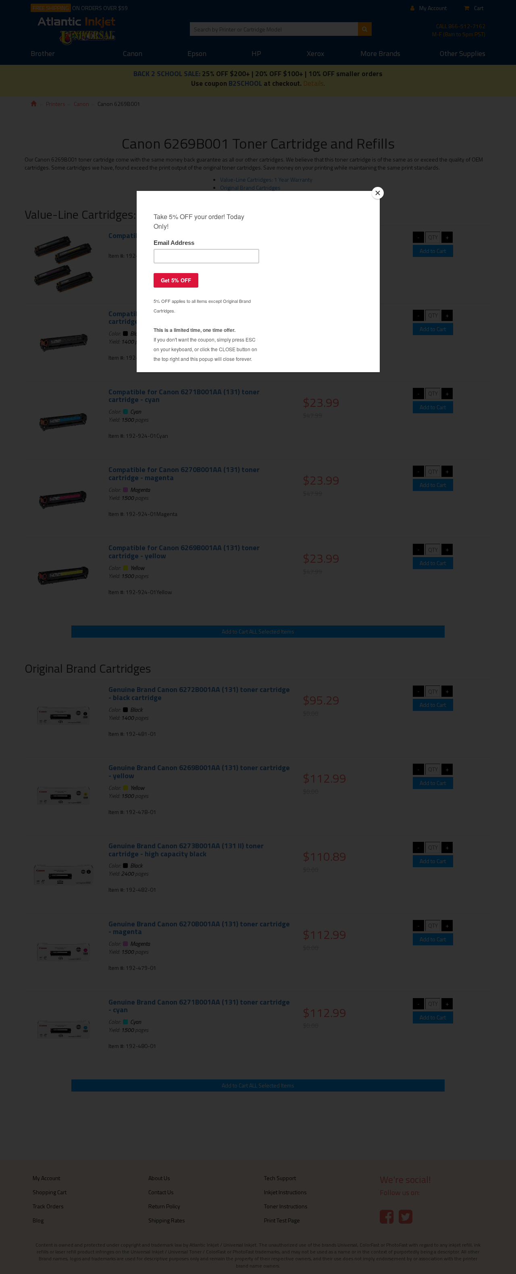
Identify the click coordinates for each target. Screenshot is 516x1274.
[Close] (378, 193)
